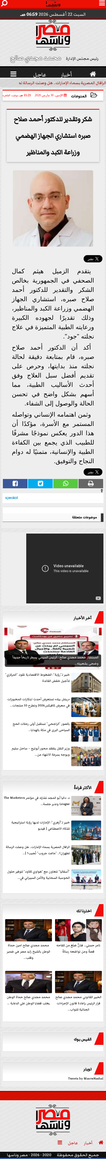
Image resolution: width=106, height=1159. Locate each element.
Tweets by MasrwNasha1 (85, 1078)
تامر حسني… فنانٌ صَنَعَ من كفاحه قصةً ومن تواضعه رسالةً (78, 948)
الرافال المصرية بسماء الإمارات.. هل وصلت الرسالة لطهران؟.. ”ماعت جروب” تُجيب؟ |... (38, 850)
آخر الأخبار (83, 618)
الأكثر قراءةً (83, 788)
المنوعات (79, 96)
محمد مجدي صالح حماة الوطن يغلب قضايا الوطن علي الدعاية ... (28, 1000)
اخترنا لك (84, 911)
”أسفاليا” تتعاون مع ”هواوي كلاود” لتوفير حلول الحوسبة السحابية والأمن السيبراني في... (38, 874)
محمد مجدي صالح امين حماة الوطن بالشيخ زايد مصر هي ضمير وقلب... (28, 951)
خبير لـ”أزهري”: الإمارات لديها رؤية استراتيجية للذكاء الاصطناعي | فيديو (40, 825)
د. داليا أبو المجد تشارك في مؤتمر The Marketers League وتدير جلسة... (37, 801)
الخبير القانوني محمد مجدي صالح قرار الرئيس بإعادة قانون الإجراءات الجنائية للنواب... (78, 1003)
